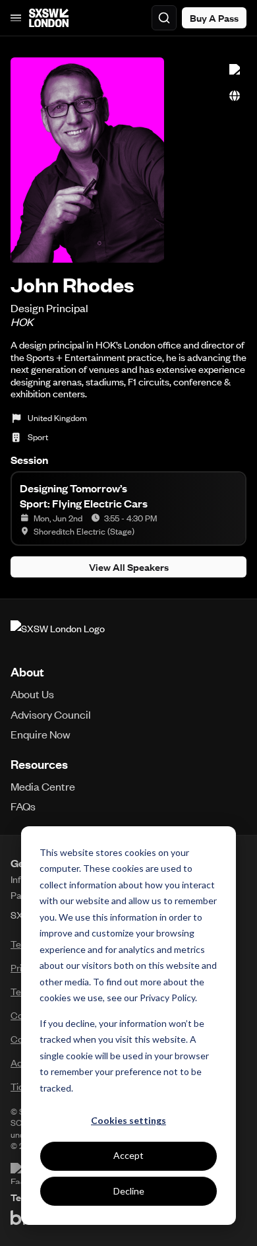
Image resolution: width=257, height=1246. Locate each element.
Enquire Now (41, 734)
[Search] (164, 17)
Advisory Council (51, 714)
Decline (128, 1191)
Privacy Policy (167, 997)
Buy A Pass (214, 17)
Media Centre (43, 786)
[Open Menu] (16, 18)
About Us (32, 693)
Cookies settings (128, 1120)
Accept (128, 1155)
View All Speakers (129, 567)
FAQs (23, 806)
